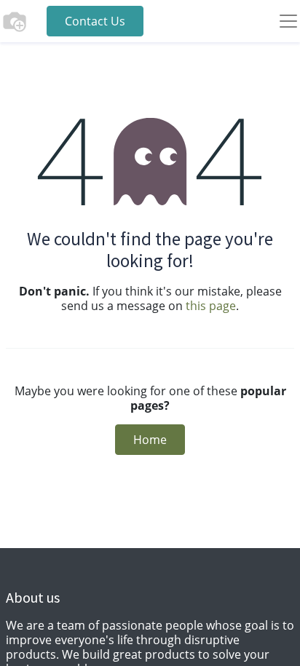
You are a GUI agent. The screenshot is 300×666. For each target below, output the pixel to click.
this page (211, 306)
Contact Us (95, 21)
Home (150, 440)
